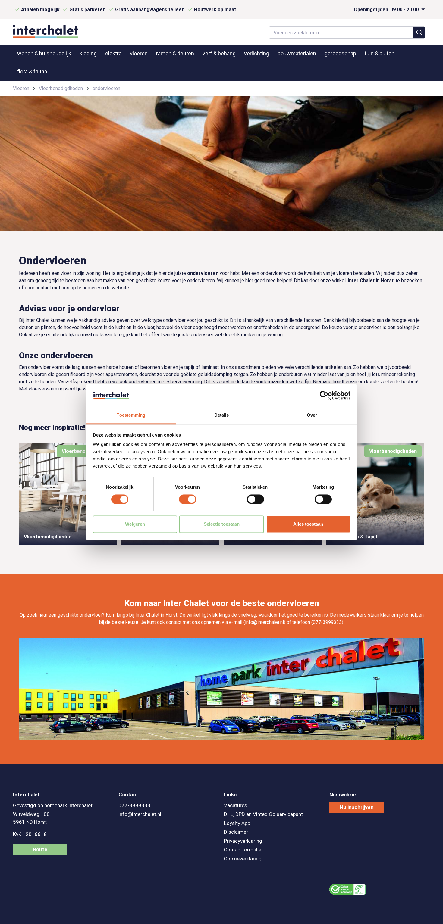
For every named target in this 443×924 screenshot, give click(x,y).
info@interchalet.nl (139, 814)
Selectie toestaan (222, 524)
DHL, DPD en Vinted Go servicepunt (263, 814)
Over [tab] (312, 415)
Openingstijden (387, 9)
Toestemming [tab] (131, 415)
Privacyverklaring (243, 841)
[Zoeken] (419, 32)
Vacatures (235, 805)
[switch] (187, 499)
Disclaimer (236, 832)
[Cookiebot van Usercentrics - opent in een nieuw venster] (324, 395)
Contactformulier (243, 850)
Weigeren (135, 524)
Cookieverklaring (243, 859)
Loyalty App (237, 823)
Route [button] (40, 849)
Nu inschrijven (357, 807)
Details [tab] (221, 415)
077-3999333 (134, 805)
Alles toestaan (308, 524)
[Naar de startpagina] (45, 31)
